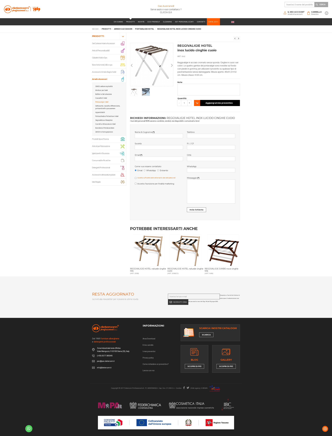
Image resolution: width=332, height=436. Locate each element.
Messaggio (193, 178)
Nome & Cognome (145, 132)
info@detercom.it (104, 368)
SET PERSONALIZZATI (184, 22)
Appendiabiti (100, 112)
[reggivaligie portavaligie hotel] (186, 251)
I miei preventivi (149, 351)
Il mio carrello (148, 345)
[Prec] (132, 65)
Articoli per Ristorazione (101, 146)
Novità (141, 22)
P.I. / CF (190, 143)
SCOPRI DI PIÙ (194, 366)
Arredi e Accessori (99, 79)
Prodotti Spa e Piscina (100, 139)
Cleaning (167, 22)
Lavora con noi (148, 370)
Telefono (191, 132)
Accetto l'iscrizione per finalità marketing (155, 184)
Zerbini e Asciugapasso (104, 132)
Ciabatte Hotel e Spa (99, 58)
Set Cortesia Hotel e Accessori (103, 43)
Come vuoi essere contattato (148, 166)
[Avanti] (172, 65)
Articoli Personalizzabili (100, 51)
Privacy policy (148, 358)
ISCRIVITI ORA (180, 302)
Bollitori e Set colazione (103, 94)
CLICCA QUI (166, 12)
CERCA (322, 5)
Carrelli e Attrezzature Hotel (105, 124)
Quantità (181, 98)
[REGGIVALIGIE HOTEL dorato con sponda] (235, 38)
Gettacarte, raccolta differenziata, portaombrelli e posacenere (107, 107)
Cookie (178, 388)
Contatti (201, 22)
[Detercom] (22, 9)
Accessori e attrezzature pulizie (103, 175)
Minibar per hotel (101, 90)
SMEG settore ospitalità (104, 86)
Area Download (149, 339)
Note (179, 82)
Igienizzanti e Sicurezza (100, 153)
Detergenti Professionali (101, 168)
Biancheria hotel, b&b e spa (102, 65)
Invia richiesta (196, 210)
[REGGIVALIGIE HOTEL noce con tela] (238, 38)
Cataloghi (213, 22)
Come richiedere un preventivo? (156, 364)
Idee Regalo (96, 182)
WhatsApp (151, 170)
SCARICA (206, 335)
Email (138, 155)
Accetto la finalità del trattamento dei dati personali (156, 178)
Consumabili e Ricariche (101, 160)
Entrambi (164, 170)
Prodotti (130, 22)
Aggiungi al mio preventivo (219, 103)
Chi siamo (118, 22)
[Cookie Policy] (325, 429)
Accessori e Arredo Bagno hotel (104, 72)
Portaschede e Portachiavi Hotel (106, 116)
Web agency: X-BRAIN (199, 388)
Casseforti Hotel (101, 98)
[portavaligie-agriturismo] (148, 251)
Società (138, 143)
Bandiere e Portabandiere (104, 128)
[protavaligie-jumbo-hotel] (223, 251)
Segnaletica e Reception (104, 120)
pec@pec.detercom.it (106, 361)
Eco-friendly (154, 22)
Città (189, 155)
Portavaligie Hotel (101, 102)
